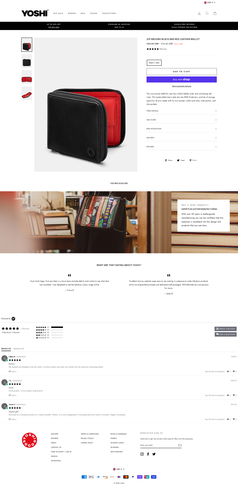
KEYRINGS (115, 447)
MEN (83, 13)
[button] (226, 334)
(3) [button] (48, 327)
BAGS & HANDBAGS (119, 434)
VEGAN (93, 13)
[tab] (6, 349)
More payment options (181, 86)
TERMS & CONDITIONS (90, 434)
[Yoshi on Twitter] (154, 454)
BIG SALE (58, 13)
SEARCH (54, 456)
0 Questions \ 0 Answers (11, 332)
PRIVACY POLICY (87, 438)
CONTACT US (56, 447)
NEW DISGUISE (117, 451)
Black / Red (154, 62)
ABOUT (53, 443)
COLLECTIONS (109, 13)
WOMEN (72, 13)
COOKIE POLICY (87, 443)
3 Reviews (163, 49)
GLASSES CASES (117, 443)
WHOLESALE (56, 460)
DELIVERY (55, 434)
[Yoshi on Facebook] (148, 454)
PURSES (114, 438)
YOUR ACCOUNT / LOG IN (61, 451)
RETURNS (54, 438)
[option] (53, 26)
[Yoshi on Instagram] (142, 454)
